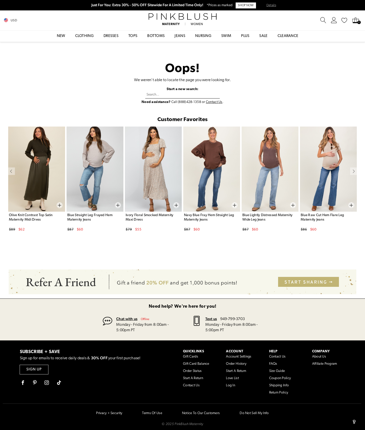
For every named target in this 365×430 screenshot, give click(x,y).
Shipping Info (279, 385)
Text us (211, 319)
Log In (230, 385)
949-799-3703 (232, 319)
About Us (319, 357)
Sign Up (34, 369)
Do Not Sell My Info (254, 413)
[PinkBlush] (182, 16)
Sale (263, 36)
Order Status (192, 371)
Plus (245, 36)
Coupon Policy (280, 378)
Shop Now (246, 5)
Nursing (203, 36)
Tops (132, 36)
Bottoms (156, 36)
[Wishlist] (344, 20)
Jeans (180, 36)
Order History (236, 364)
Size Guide (277, 371)
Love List (232, 378)
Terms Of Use (152, 413)
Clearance (288, 36)
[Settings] (334, 20)
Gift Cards (190, 357)
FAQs (273, 364)
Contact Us (214, 102)
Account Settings (238, 357)
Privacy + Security (109, 413)
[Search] (323, 20)
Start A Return (193, 378)
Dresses (111, 36)
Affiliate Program (324, 364)
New (61, 36)
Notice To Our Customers (201, 413)
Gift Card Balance (196, 364)
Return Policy (278, 393)
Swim (226, 36)
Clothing (84, 36)
